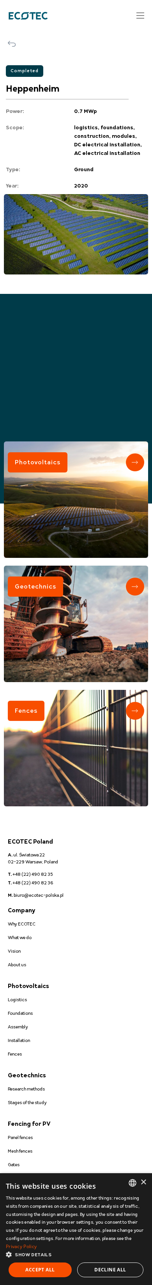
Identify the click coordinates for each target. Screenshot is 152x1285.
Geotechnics (35, 586)
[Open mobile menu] (140, 15)
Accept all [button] (40, 1269)
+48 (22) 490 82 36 (30, 883)
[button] (76, 1254)
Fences (26, 711)
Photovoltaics (37, 462)
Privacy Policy (21, 1246)
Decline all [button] (110, 1269)
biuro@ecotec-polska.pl (36, 895)
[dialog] (76, 1229)
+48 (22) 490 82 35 (30, 874)
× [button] (143, 1182)
